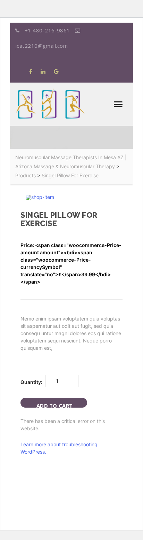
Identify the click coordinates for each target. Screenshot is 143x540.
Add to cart (54, 405)
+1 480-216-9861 (47, 30)
